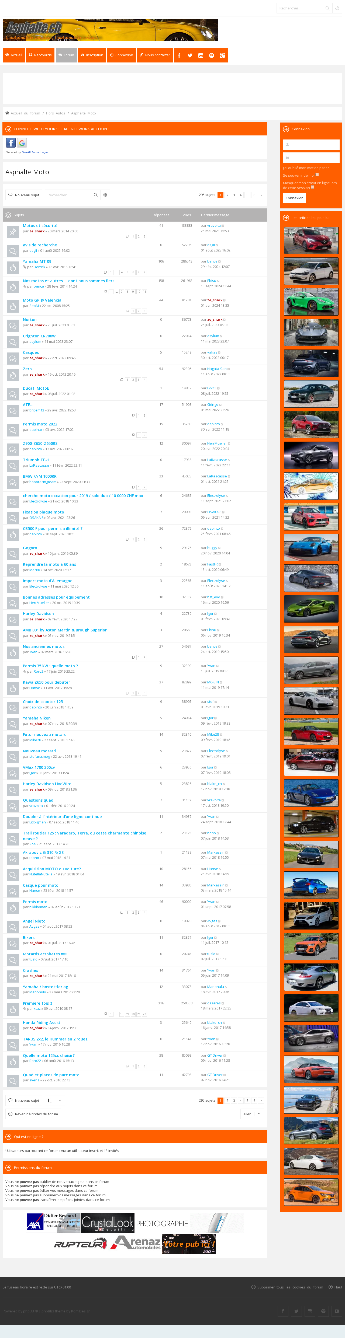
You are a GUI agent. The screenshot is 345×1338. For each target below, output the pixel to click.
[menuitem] (92, 55)
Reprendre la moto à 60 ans (49, 564)
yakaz (212, 352)
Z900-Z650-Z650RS (40, 443)
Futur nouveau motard (45, 734)
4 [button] (241, 195)
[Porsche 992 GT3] (311, 547)
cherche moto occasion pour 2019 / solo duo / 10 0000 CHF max (83, 495)
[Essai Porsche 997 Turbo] (311, 977)
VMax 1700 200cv (39, 767)
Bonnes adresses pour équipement (56, 597)
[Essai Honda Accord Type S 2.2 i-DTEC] (311, 1007)
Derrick (39, 266)
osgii (33, 250)
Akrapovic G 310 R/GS (43, 852)
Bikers (28, 937)
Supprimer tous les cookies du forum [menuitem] (290, 1287)
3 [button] (234, 195)
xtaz (37, 1008)
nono (211, 832)
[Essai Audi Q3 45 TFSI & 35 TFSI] (311, 946)
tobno (34, 857)
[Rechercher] (327, 8)
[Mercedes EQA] (311, 455)
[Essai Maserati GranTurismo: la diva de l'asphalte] (311, 854)
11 (144, 292)
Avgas (34, 926)
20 (133, 1014)
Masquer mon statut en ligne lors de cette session (310, 185)
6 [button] (254, 195)
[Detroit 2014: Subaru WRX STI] (311, 885)
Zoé (32, 843)
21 (138, 1014)
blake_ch (214, 783)
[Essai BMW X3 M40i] (311, 1130)
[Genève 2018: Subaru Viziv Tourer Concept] (311, 1038)
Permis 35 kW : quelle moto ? (50, 665)
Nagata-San (217, 368)
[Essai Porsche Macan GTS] (311, 516)
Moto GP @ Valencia (42, 300)
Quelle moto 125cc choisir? (49, 1055)
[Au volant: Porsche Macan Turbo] (311, 1100)
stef (210, 701)
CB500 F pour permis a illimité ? (52, 528)
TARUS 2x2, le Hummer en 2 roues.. (56, 1039)
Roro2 (38, 671)
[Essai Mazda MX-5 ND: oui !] (311, 731)
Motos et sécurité (40, 225)
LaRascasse (39, 465)
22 (144, 1014)
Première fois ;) (37, 1003)
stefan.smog (39, 756)
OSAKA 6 (36, 517)
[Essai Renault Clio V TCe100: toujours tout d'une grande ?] (311, 240)
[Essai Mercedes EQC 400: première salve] (311, 670)
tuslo (33, 959)
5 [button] (248, 195)
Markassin (216, 852)
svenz (34, 1080)
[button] (261, 195)
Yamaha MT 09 (37, 261)
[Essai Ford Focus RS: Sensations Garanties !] (311, 915)
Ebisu (211, 280)
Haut (338, 1287)
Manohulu (37, 992)
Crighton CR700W (39, 335)
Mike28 (35, 740)
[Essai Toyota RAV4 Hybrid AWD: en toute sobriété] (311, 424)
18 (121, 1014)
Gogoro (30, 547)
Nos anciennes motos (43, 646)
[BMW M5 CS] (311, 393)
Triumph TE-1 (36, 459)
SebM (34, 305)
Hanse (34, 687)
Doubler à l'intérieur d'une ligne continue (62, 816)
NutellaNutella (41, 874)
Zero (27, 368)
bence (212, 261)
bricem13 (36, 410)
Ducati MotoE (36, 388)
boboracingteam (42, 481)
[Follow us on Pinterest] (323, 1311)
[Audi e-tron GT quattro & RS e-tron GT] (311, 639)
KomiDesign (81, 1311)
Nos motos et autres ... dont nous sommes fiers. (69, 280)
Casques (31, 352)
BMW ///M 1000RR (40, 476)
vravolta (214, 225)
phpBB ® (30, 1311)
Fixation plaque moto (43, 512)
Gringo (212, 404)
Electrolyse (38, 501)
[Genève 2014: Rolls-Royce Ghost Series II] (311, 762)
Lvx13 (211, 388)
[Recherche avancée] (337, 8)
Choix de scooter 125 (43, 701)
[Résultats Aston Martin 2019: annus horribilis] (311, 363)
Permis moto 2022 (40, 424)
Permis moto (35, 901)
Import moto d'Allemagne (48, 580)
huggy (212, 547)
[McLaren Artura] (311, 608)
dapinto (35, 429)
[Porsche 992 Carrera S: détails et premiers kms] (311, 700)
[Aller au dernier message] (223, 225)
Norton (30, 319)
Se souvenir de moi (299, 175)
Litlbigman (37, 822)
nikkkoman (38, 906)
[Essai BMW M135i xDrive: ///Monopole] (311, 823)
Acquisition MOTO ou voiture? (52, 868)
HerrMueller (217, 443)
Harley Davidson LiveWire (47, 783)
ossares (214, 1003)
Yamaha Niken (37, 718)
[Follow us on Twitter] (296, 1311)
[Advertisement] (172, 88)
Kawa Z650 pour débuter (46, 682)
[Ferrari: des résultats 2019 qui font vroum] (311, 332)
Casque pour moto (40, 885)
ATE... (28, 404)
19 (127, 1014)
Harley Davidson (38, 613)
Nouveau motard (39, 750)
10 (138, 292)
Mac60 (34, 569)
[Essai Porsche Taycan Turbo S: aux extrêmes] (311, 578)
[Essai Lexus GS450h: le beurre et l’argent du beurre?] (311, 1161)
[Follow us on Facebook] (283, 1311)
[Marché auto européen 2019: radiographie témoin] (311, 271)
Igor (210, 613)
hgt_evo (213, 597)
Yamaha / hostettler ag (45, 986)
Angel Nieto (34, 921)
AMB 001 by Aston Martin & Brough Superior (65, 630)
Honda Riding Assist (41, 1022)
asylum (35, 341)
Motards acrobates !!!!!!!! (46, 953)
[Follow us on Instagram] (310, 1311)
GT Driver (215, 1055)
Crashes (30, 970)
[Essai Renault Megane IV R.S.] (311, 1192)
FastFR (212, 564)
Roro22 (35, 1060)
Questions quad (38, 800)
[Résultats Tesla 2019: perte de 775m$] (311, 486)
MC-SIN (213, 682)
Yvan (33, 651)
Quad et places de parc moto (51, 1074)
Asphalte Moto (27, 171)
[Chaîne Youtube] (337, 1311)
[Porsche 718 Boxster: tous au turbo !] (311, 1069)
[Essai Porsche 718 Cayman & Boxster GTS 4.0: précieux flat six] (311, 301)
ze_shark (36, 231)
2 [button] (227, 195)
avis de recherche (40, 244)
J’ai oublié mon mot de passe (306, 167)
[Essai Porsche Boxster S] (311, 793)
